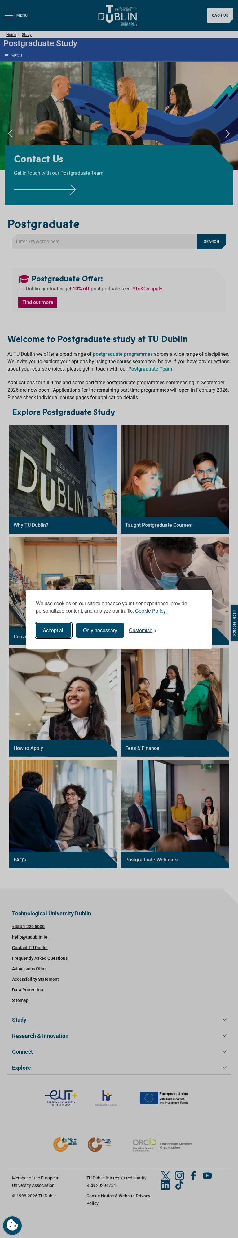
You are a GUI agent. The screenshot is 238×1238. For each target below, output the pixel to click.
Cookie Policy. (151, 610)
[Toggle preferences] (12, 1225)
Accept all (53, 630)
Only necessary (100, 630)
